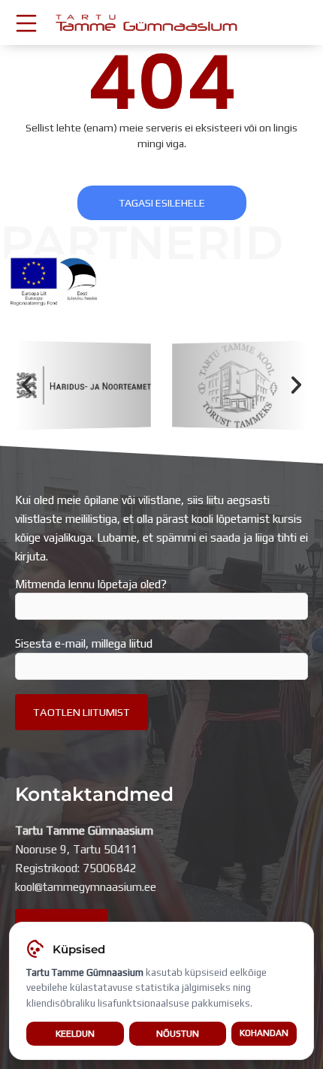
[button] (26, 385)
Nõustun (177, 1033)
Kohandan (264, 1033)
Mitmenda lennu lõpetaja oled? (91, 583)
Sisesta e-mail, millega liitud (83, 643)
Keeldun (75, 1033)
